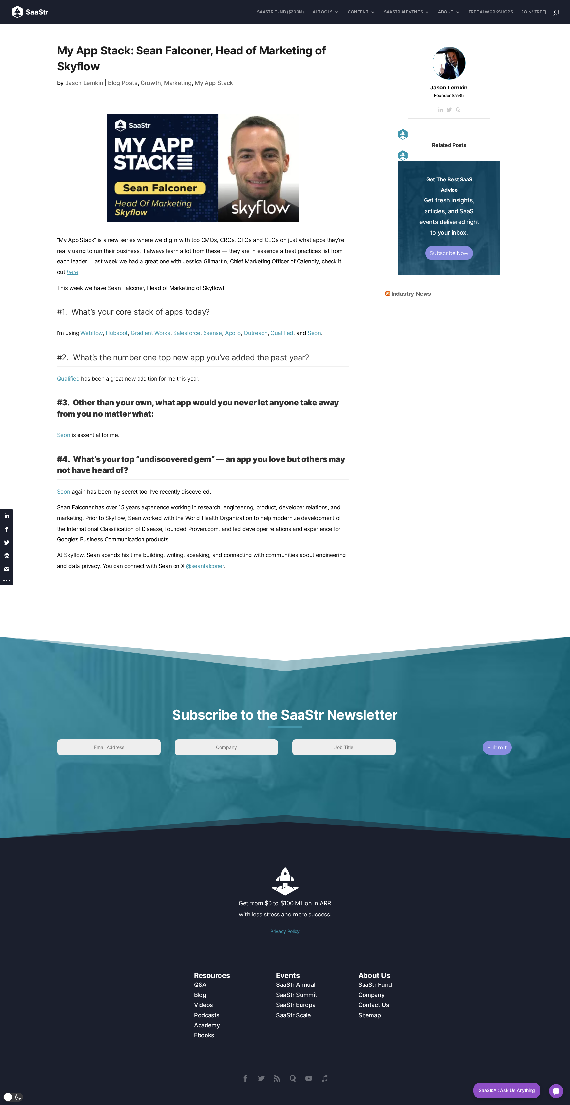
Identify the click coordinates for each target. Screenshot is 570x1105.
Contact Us (373, 1004)
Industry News (411, 293)
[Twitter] (449, 110)
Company (371, 994)
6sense (212, 333)
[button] (13, 1097)
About (445, 12)
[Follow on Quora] (293, 1078)
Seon (314, 333)
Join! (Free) (534, 12)
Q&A (200, 984)
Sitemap (369, 1015)
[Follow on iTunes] (324, 1078)
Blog (200, 994)
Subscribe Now (449, 253)
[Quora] (457, 110)
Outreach (255, 333)
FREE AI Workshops (491, 12)
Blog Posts (122, 82)
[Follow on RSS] (277, 1078)
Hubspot (117, 333)
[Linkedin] (440, 110)
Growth (151, 82)
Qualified (281, 333)
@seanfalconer (205, 566)
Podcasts (207, 1015)
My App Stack (214, 82)
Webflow (91, 333)
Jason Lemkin (84, 82)
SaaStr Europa (295, 1004)
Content (358, 12)
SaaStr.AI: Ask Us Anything (507, 1090)
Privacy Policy (285, 931)
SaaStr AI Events (403, 12)
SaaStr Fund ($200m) (280, 12)
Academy (207, 1025)
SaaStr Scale (293, 1015)
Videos (203, 1004)
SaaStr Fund (375, 984)
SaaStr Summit (296, 994)
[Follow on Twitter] (261, 1078)
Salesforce (186, 333)
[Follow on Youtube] (308, 1078)
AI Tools (322, 12)
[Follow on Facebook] (245, 1078)
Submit (497, 747)
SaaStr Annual (295, 984)
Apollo (233, 333)
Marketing (178, 82)
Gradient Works (150, 333)
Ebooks (204, 1035)
